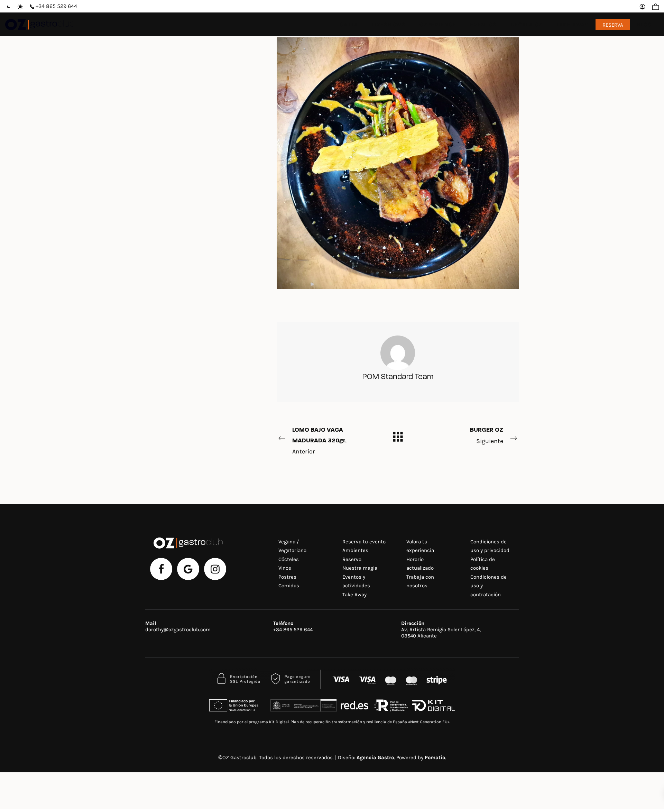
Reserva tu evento (364, 542)
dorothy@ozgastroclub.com (178, 629)
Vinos (284, 568)
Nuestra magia (359, 568)
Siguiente (486, 436)
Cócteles (288, 559)
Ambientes (355, 550)
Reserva (351, 559)
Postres (287, 577)
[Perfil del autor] (397, 352)
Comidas (288, 585)
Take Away (354, 594)
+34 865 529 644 (293, 629)
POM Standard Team (397, 377)
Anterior (319, 441)
